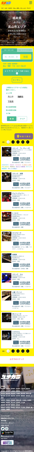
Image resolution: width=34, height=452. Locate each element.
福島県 (28, 389)
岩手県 (8, 389)
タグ (7, 113)
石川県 (8, 396)
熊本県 (18, 407)
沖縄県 (8, 409)
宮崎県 (28, 407)
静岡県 (23, 396)
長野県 (18, 391)
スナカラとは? (5, 416)
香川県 (8, 405)
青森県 (3, 389)
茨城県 (3, 393)
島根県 (8, 402)
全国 (6, 8)
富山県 (3, 396)
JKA (10, 451)
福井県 (13, 396)
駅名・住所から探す (9, 50)
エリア (8, 93)
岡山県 (13, 402)
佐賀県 (8, 407)
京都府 (8, 400)
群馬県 (8, 391)
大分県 (23, 407)
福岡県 (3, 407)
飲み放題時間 (10, 107)
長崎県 (13, 407)
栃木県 (8, 393)
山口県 (23, 402)
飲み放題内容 (10, 110)
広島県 (18, 402)
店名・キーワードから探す (25, 50)
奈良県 (13, 400)
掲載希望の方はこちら (7, 418)
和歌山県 (18, 400)
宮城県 (13, 389)
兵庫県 (29, 400)
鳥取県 (3, 402)
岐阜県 (18, 396)
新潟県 (3, 391)
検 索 (12, 118)
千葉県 (18, 393)
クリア (22, 118)
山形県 (23, 389)
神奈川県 (28, 393)
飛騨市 (20, 97)
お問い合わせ (5, 425)
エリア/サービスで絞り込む (17, 72)
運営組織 (3, 421)
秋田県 (18, 389)
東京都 (23, 393)
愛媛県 (13, 405)
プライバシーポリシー (7, 423)
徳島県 (3, 405)
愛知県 (28, 396)
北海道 (3, 386)
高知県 (18, 405)
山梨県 (13, 391)
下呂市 (11, 101)
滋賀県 (3, 400)
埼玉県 (13, 393)
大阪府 (24, 400)
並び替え (17, 80)
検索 (25, 56)
